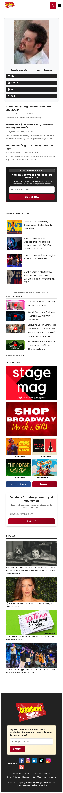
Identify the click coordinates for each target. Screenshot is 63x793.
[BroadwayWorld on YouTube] (21, 767)
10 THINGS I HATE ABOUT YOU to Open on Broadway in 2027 (30, 638)
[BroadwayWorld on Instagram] (28, 760)
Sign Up (17, 748)
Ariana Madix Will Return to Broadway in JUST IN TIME (29, 605)
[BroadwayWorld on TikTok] (41, 760)
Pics (13, 76)
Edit (13, 89)
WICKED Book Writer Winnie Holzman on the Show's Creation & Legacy (41, 345)
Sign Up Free (32, 196)
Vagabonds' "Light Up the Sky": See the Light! (29, 147)
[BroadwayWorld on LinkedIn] (34, 760)
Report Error (50, 777)
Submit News (13, 777)
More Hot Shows (18, 484)
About (28, 773)
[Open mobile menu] (59, 5)
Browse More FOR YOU (29, 292)
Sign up (31, 521)
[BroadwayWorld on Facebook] (21, 760)
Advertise (17, 773)
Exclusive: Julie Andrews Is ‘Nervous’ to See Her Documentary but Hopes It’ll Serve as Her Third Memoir (31, 570)
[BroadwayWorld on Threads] (48, 760)
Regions (26, 777)
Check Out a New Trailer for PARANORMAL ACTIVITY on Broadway (41, 316)
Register (36, 5)
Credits (15, 82)
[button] (53, 5)
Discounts (45, 484)
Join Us (46, 773)
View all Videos (14, 355)
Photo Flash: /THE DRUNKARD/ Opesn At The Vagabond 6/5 (29, 126)
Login (45, 5)
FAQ (13, 96)
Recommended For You (18, 213)
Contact (37, 773)
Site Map (37, 777)
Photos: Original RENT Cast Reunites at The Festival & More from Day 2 (31, 671)
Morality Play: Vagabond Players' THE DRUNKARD (28, 108)
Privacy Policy (39, 785)
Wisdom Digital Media (40, 782)
